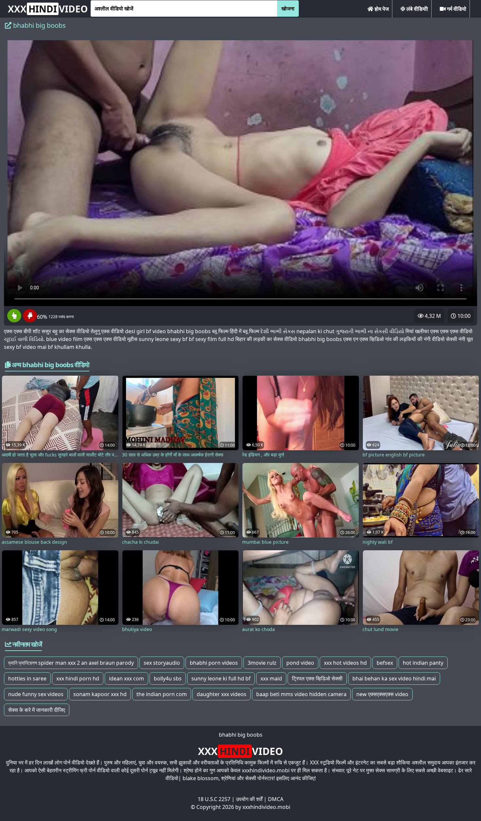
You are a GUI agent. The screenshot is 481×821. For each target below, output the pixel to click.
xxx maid (271, 678)
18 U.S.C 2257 (214, 799)
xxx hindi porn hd (77, 678)
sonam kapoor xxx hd (100, 694)
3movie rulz (262, 662)
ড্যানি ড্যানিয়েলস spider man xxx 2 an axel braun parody (71, 662)
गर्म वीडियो (456, 8)
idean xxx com (126, 678)
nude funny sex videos (35, 694)
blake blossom (201, 778)
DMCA (275, 799)
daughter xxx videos (221, 694)
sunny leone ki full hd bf (221, 678)
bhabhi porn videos (214, 662)
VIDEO (48, 9)
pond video (300, 662)
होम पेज (381, 8)
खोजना (287, 8)
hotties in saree (27, 678)
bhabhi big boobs (240, 734)
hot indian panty (423, 662)
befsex (385, 662)
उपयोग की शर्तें (249, 799)
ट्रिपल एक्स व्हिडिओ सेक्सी (317, 678)
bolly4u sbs (168, 678)
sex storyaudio (162, 662)
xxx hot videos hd (345, 662)
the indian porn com (161, 694)
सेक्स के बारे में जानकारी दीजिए (36, 709)
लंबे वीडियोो (416, 8)
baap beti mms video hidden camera (301, 694)
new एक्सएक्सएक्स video (382, 694)
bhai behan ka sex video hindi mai (394, 678)
